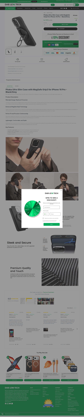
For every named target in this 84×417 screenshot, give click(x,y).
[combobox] (46, 214)
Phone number (46, 210)
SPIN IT (51, 224)
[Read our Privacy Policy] (60, 220)
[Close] (61, 190)
